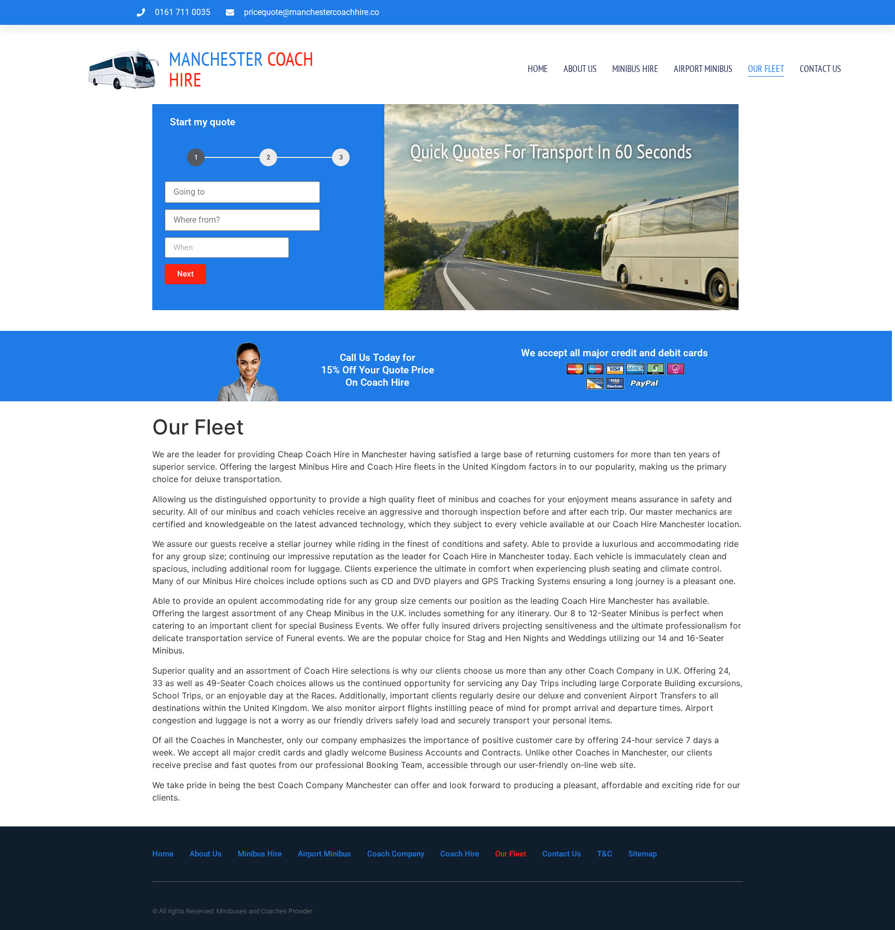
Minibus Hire (635, 69)
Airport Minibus (703, 69)
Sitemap (642, 854)
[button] (185, 274)
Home (538, 69)
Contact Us (820, 69)
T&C (604, 854)
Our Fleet (766, 69)
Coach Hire (241, 69)
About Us (580, 69)
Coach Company (395, 854)
